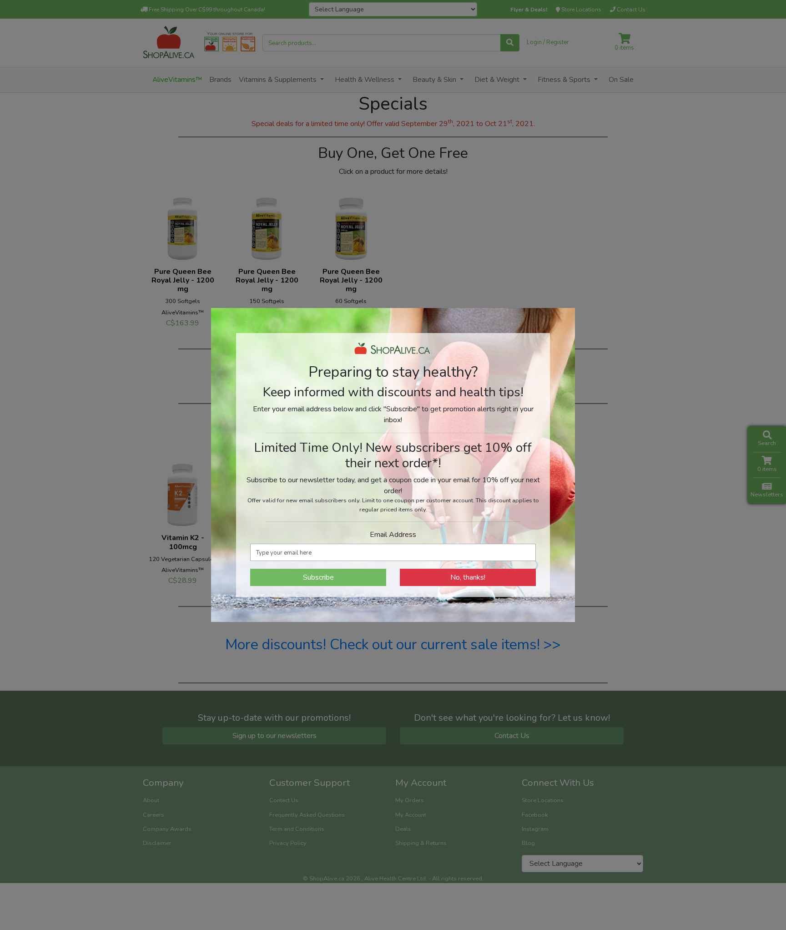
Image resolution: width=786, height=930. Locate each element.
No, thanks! (467, 577)
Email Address (393, 535)
